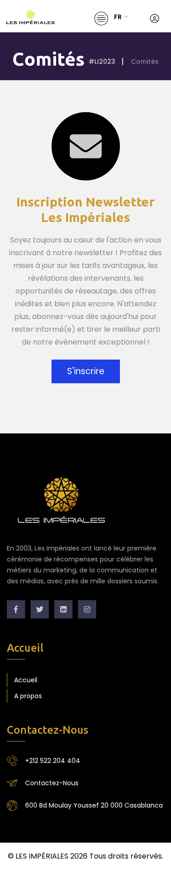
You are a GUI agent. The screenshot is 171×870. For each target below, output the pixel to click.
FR (118, 16)
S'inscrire (85, 371)
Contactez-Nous (51, 783)
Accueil (25, 680)
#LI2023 (101, 61)
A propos (28, 695)
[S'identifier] (155, 18)
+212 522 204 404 (52, 760)
